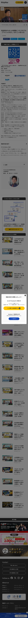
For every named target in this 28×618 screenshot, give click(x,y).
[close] (25, 295)
